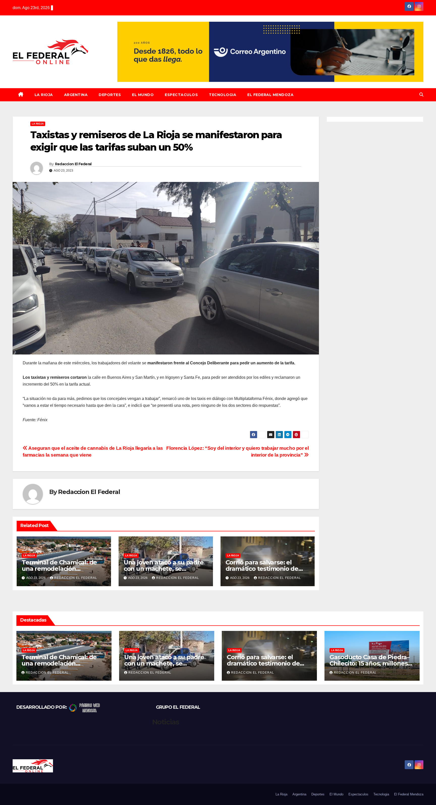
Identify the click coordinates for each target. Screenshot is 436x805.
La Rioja (44, 94)
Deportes (110, 94)
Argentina (76, 94)
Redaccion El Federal (73, 164)
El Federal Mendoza (270, 94)
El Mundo (143, 94)
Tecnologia (222, 94)
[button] (421, 94)
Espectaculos (181, 94)
